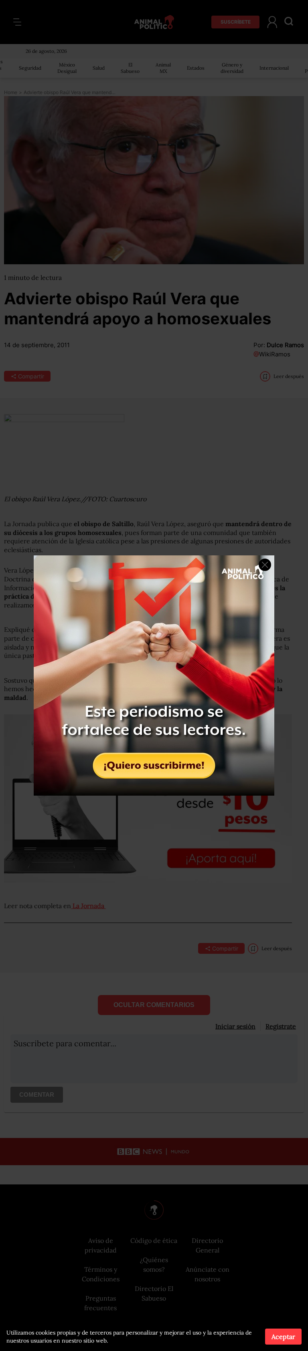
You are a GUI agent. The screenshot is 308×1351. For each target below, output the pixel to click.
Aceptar (283, 1337)
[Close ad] (265, 565)
